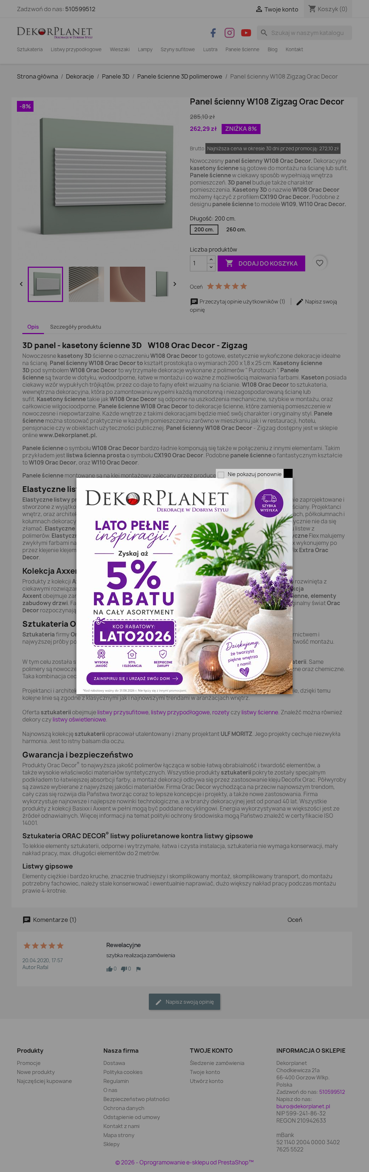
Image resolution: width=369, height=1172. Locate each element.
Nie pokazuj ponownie (255, 474)
